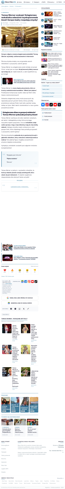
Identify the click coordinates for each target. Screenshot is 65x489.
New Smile (11, 481)
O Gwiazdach (18, 6)
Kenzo (16, 483)
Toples (36, 481)
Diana (57, 481)
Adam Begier (5, 22)
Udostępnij (27, 49)
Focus (20, 483)
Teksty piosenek (5, 455)
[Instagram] (29, 281)
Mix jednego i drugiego (48, 93)
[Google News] (22, 281)
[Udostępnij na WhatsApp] (19, 309)
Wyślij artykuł (47, 112)
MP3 (44, 2)
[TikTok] (36, 281)
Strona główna (4, 6)
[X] (59, 104)
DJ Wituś (53, 481)
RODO (62, 487)
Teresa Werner (5, 314)
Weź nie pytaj (27, 483)
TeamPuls (46, 481)
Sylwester (4, 462)
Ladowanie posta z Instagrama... (20, 186)
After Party (4, 481)
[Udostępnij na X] (23, 309)
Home (20, 2)
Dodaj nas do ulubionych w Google (11, 49)
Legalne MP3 (4, 468)
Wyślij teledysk (48, 116)
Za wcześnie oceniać (47, 96)
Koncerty (52, 2)
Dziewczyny (53, 483)
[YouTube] (32, 281)
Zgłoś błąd (36, 49)
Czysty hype (45, 85)
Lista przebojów (45, 8)
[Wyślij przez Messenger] (15, 309)
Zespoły (3, 472)
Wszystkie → (60, 478)
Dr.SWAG (11, 483)
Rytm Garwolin (18, 481)
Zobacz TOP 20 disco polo (7, 276)
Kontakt (46, 119)
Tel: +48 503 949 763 (56, 451)
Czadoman (4, 483)
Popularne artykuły (46, 49)
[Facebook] (25, 281)
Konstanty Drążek (36, 483)
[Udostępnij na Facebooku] (11, 309)
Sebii (41, 481)
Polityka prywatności (55, 487)
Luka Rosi (26, 481)
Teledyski (37, 2)
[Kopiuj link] (28, 309)
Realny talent (45, 89)
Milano (32, 481)
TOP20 (60, 2)
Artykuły (27, 2)
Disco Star (4, 465)
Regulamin (47, 487)
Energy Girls (45, 483)
